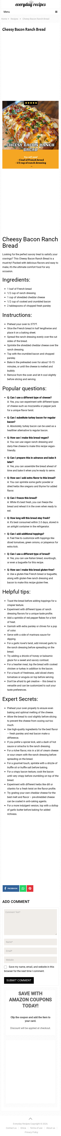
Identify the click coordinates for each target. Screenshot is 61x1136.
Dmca (23, 1128)
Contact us (11, 1128)
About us (50, 1128)
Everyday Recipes (21, 1124)
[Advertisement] (30, 66)
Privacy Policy (31, 1132)
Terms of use (36, 1128)
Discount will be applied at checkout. (30, 1028)
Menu (7, 11)
